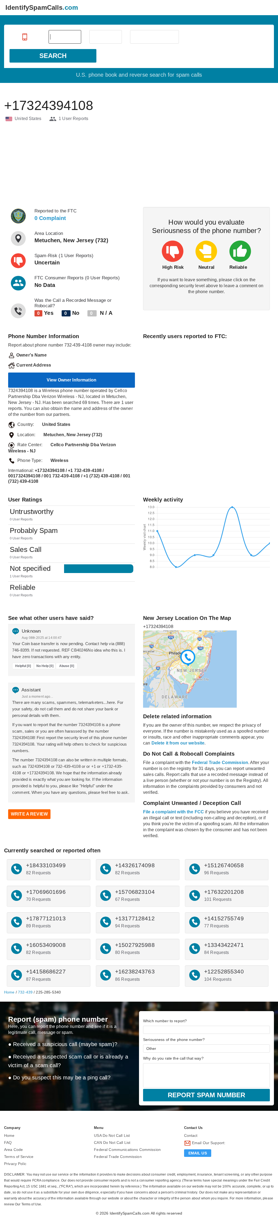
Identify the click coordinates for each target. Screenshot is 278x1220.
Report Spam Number (206, 1095)
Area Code (13, 1149)
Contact (191, 1135)
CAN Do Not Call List (112, 1142)
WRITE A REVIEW (29, 814)
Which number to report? (165, 1021)
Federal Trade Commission (117, 1156)
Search (53, 55)
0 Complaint (50, 218)
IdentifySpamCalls (41, 7)
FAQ (8, 1142)
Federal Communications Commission (127, 1149)
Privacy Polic (15, 1163)
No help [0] (44, 666)
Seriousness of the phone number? (174, 1039)
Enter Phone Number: (25, 37)
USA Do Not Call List (112, 1135)
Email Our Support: (208, 1143)
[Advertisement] (139, 165)
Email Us (197, 1153)
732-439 (25, 992)
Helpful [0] (23, 666)
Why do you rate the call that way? (173, 1058)
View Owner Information (71, 380)
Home (9, 992)
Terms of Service (18, 1156)
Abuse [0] (66, 666)
